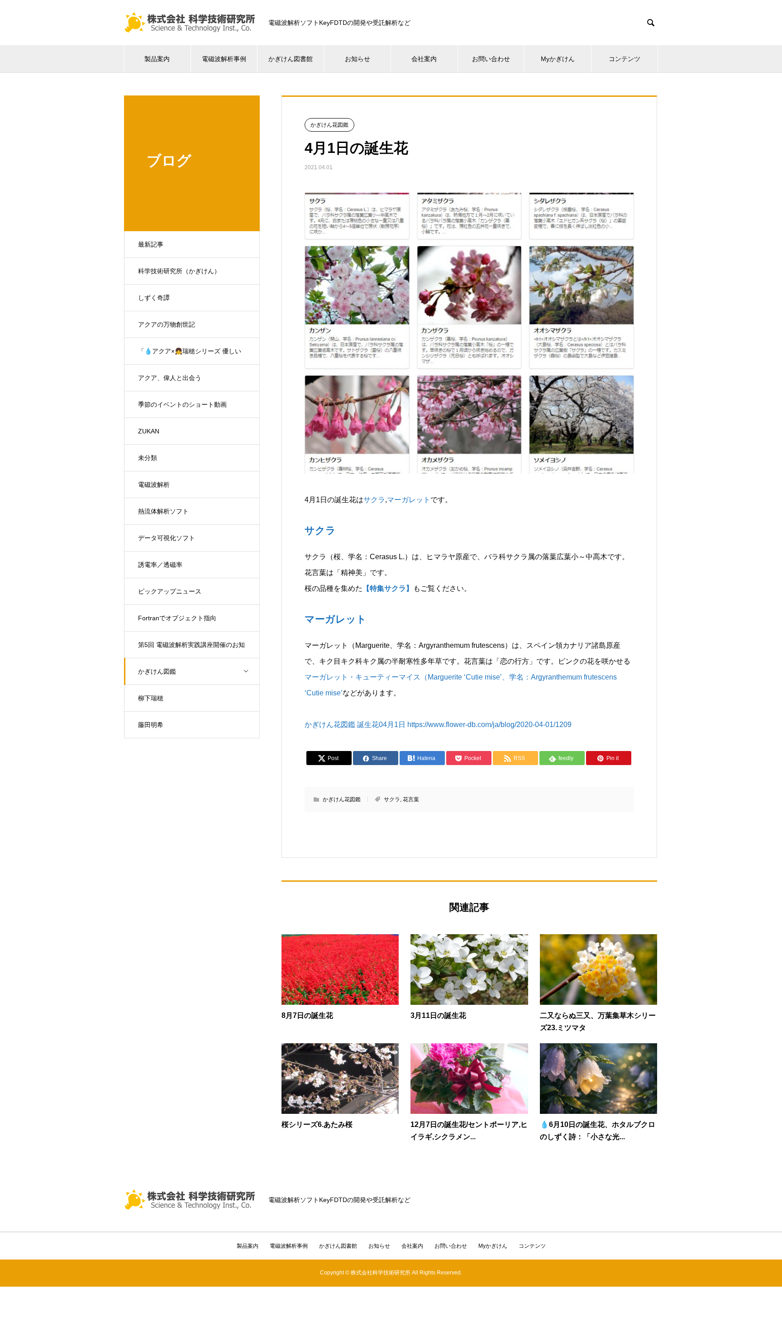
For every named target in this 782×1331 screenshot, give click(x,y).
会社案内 (424, 58)
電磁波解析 (154, 484)
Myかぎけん (558, 58)
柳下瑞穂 (150, 698)
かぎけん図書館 (290, 58)
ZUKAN (148, 431)
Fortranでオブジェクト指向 (177, 618)
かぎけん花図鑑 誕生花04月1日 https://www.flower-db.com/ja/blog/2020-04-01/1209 (438, 724)
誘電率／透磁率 (160, 564)
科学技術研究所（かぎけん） (179, 271)
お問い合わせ (491, 58)
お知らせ (357, 58)
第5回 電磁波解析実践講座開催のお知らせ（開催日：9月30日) (191, 649)
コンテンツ (624, 58)
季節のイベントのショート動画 (182, 404)
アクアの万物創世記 (166, 324)
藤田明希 (150, 724)
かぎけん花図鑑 (329, 125)
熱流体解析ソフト (163, 511)
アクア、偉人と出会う (169, 377)
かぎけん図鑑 (157, 671)
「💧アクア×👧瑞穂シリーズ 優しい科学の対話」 (189, 356)
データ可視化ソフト (166, 538)
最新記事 (150, 244)
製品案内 (157, 58)
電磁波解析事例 (224, 58)
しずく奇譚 (154, 297)
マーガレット (408, 500)
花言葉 (411, 799)
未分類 (147, 457)
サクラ (374, 500)
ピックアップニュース (169, 591)
